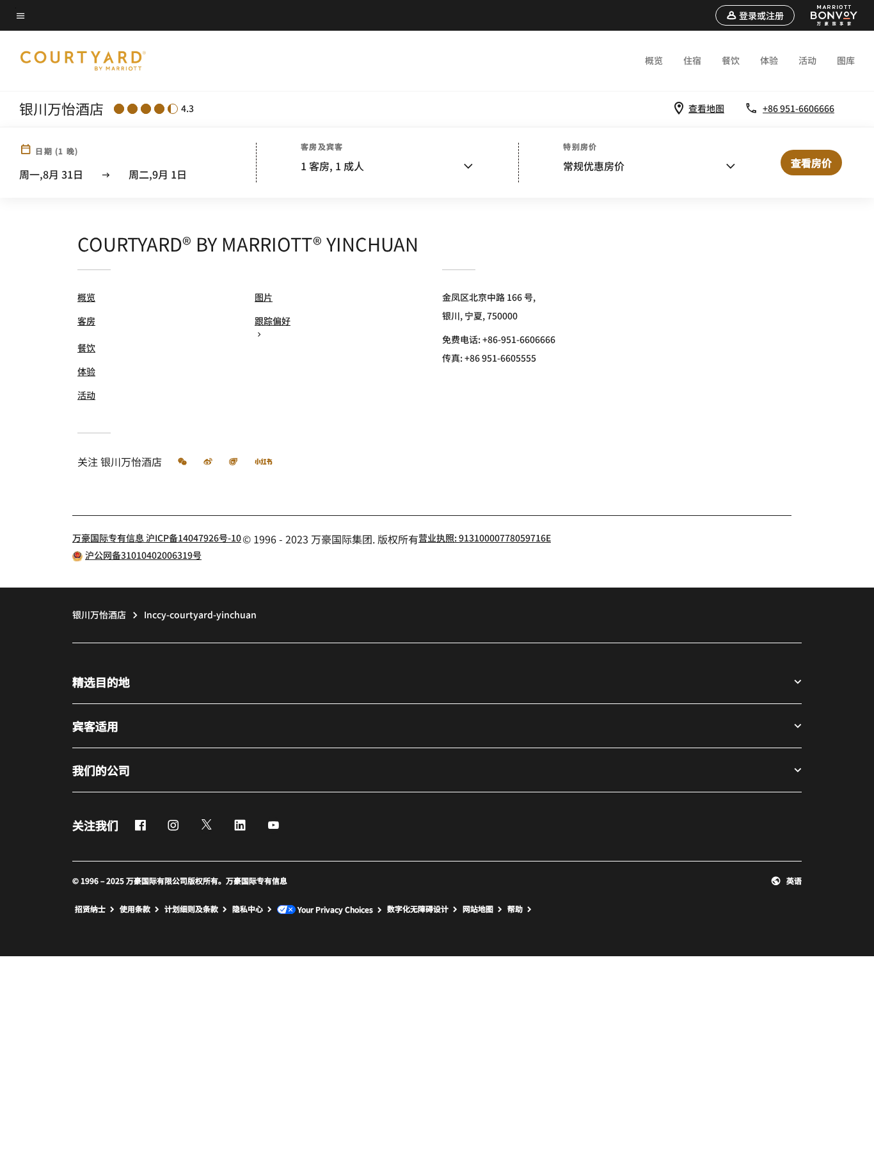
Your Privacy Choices (334, 910)
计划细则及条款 (191, 909)
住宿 (692, 60)
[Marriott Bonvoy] (827, 15)
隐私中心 (247, 909)
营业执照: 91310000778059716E (484, 537)
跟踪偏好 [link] (272, 320)
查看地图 (706, 108)
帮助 (515, 909)
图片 (264, 297)
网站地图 (478, 909)
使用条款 (135, 909)
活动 (807, 60)
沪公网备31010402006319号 (143, 555)
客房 (86, 320)
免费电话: (498, 339)
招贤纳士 (90, 909)
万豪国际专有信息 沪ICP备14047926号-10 (156, 537)
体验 (769, 60)
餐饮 (731, 60)
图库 (846, 60)
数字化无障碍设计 (418, 909)
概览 (654, 60)
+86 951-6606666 (798, 108)
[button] (755, 15)
